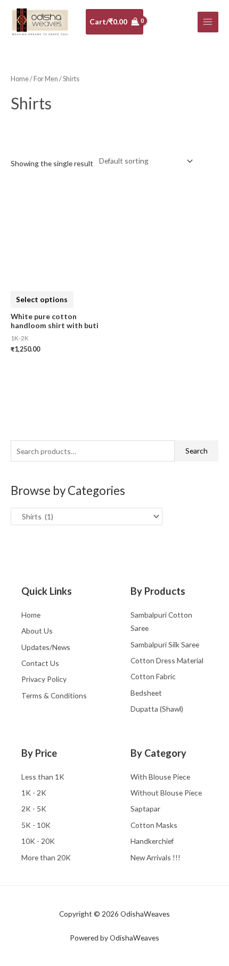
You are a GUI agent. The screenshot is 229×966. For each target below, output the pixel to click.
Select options (42, 299)
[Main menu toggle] (208, 22)
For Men (46, 79)
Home (20, 79)
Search (196, 450)
